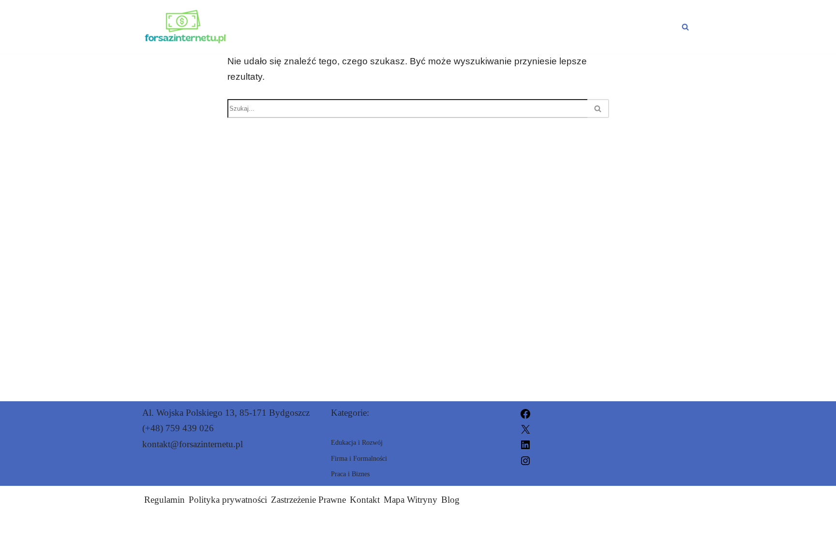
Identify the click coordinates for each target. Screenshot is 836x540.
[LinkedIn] (525, 444)
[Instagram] (525, 459)
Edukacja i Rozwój (486, 26)
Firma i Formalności (618, 26)
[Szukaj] (685, 26)
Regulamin (164, 500)
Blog (450, 500)
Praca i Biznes (371, 26)
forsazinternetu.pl (520, 527)
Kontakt (365, 500)
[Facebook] (525, 413)
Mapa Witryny (410, 500)
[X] (525, 428)
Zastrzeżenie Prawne (308, 500)
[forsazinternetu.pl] (185, 27)
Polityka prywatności (228, 500)
